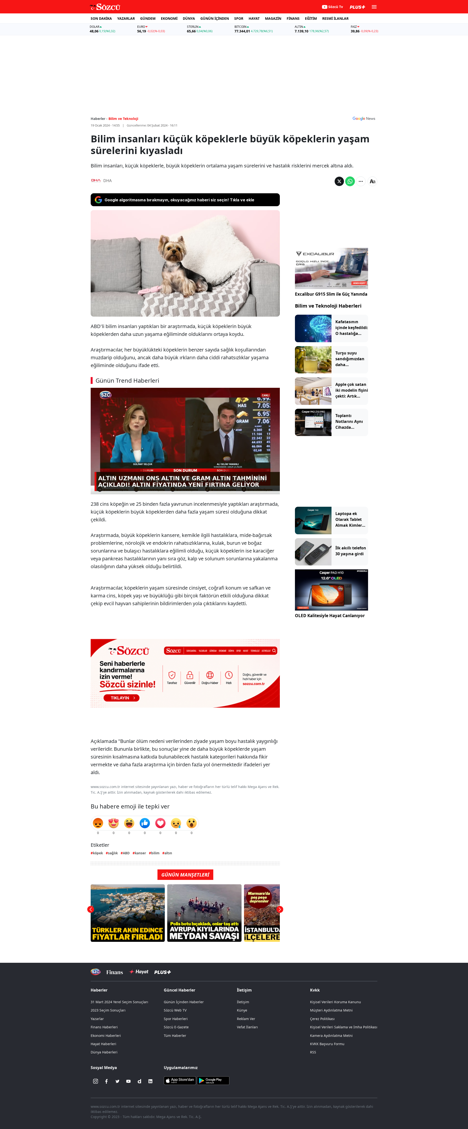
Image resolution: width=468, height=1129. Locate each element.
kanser (140, 853)
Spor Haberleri (176, 1018)
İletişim (243, 1002)
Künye (242, 1010)
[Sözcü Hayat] (138, 972)
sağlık (113, 853)
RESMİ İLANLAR (335, 18)
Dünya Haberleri (104, 1052)
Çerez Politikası (322, 1018)
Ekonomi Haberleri (106, 1035)
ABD (126, 853)
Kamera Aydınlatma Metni (331, 1035)
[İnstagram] (95, 1081)
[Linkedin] (150, 1081)
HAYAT (254, 18)
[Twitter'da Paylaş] (339, 181)
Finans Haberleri (104, 1027)
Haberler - (99, 118)
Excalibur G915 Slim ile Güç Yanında (331, 294)
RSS (313, 1052)
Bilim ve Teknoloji (123, 118)
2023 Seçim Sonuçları (108, 1010)
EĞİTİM (311, 18)
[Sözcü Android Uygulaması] (213, 1080)
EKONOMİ (169, 18)
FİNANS (293, 18)
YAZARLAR (126, 18)
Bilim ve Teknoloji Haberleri (328, 305)
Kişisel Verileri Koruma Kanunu (335, 1002)
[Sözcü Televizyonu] (96, 972)
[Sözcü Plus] (162, 972)
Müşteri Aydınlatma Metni (331, 1010)
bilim (155, 853)
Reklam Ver (246, 1018)
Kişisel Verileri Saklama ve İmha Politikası (343, 1027)
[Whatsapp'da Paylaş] (350, 181)
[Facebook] (106, 1081)
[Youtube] (128, 1081)
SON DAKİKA (101, 18)
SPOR (238, 18)
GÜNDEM (148, 18)
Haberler (99, 990)
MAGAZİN (273, 18)
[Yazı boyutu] (372, 181)
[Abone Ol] (364, 118)
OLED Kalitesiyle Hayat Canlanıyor (330, 615)
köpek (98, 853)
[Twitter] (117, 1081)
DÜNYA (189, 18)
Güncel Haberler (179, 990)
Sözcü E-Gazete (176, 1027)
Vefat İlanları (247, 1027)
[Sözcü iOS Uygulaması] (180, 1080)
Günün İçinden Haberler (184, 1002)
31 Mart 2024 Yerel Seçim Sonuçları (119, 1002)
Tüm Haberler (175, 1035)
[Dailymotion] (139, 1081)
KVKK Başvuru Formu (327, 1043)
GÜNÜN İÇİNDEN (214, 18)
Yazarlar (97, 1018)
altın (168, 853)
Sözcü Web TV (175, 1010)
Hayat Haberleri (103, 1043)
